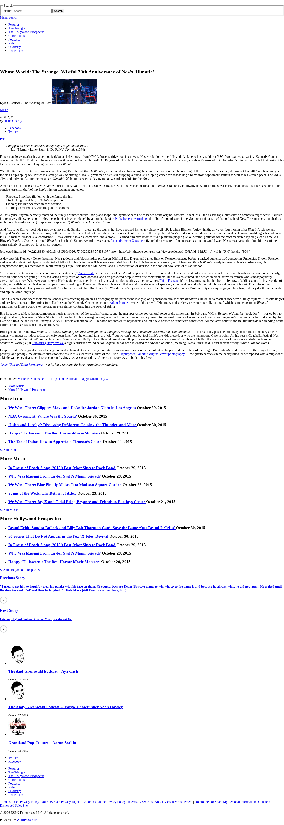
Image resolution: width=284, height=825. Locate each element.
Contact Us (265, 802)
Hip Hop (51, 379)
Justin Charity (13, 121)
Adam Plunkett (120, 302)
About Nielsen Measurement (173, 802)
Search (7, 10)
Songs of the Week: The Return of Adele (42, 493)
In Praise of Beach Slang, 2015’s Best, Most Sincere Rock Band (62, 468)
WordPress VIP (27, 819)
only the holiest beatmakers (129, 218)
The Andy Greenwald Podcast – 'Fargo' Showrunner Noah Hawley (65, 707)
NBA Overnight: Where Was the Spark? (43, 416)
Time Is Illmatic (69, 379)
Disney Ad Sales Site (14, 805)
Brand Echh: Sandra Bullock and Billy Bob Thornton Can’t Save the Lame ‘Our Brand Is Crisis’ (92, 528)
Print (3, 138)
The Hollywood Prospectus (26, 32)
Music (4, 110)
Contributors (16, 35)
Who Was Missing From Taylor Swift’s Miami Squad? (55, 476)
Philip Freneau (169, 280)
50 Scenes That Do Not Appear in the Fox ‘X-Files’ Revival (58, 536)
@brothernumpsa (31, 364)
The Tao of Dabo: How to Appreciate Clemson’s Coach (55, 441)
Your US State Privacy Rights (60, 802)
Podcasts (14, 39)
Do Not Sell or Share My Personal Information (225, 802)
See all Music (9, 509)
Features (13, 24)
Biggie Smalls (90, 379)
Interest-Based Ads (140, 802)
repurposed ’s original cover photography (153, 354)
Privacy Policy (29, 802)
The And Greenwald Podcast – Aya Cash (43, 671)
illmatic (39, 379)
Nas (29, 379)
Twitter (13, 131)
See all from (8, 450)
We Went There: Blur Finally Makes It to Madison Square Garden (65, 485)
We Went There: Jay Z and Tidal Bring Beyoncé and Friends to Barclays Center (77, 502)
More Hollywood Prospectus (27, 389)
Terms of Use (9, 802)
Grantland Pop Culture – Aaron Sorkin (42, 743)
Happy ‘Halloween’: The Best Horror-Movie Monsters (54, 433)
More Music (16, 386)
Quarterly (14, 47)
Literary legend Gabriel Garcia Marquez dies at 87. (36, 619)
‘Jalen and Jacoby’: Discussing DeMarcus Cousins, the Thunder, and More (72, 425)
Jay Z (104, 379)
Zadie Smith (86, 273)
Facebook (14, 128)
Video (12, 43)
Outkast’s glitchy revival (48, 343)
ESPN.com (15, 50)
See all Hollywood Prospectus (20, 570)
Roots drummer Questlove (128, 240)
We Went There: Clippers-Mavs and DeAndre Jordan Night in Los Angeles (72, 408)
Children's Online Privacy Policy (104, 802)
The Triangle (16, 28)
